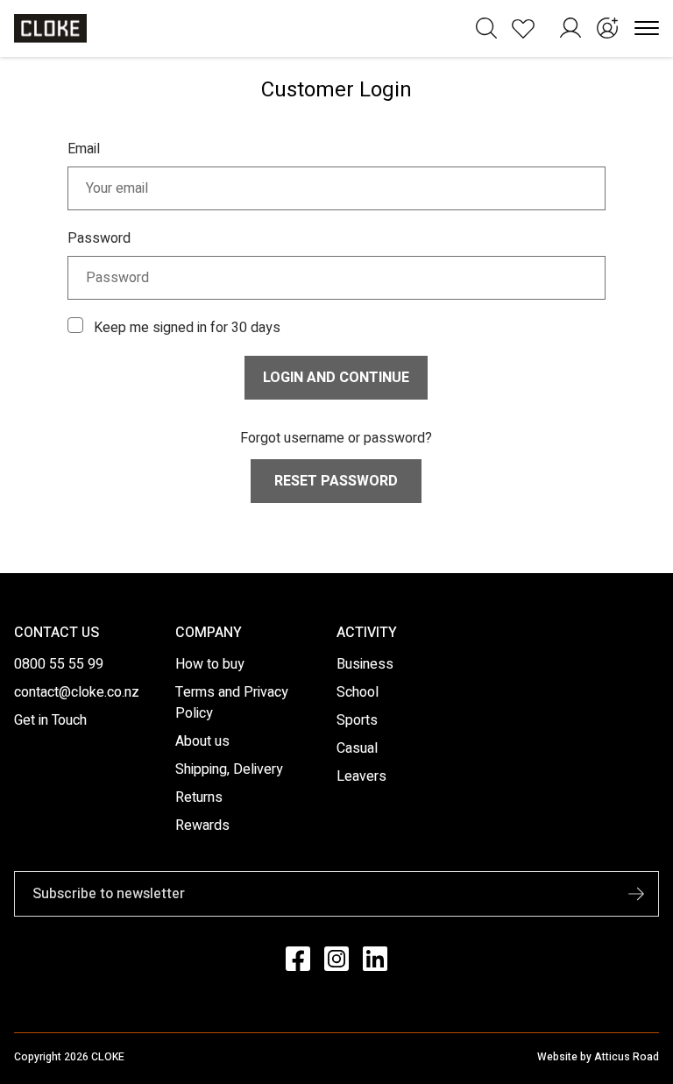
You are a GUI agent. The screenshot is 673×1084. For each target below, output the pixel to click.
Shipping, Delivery (229, 769)
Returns (199, 797)
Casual (357, 748)
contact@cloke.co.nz (76, 692)
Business (364, 664)
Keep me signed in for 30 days (187, 327)
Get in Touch (50, 720)
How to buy (209, 664)
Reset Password (336, 481)
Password (99, 238)
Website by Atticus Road (598, 1057)
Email (83, 148)
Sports (357, 720)
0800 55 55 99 (58, 664)
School (357, 692)
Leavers (361, 776)
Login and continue (336, 377)
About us (202, 741)
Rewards (202, 825)
